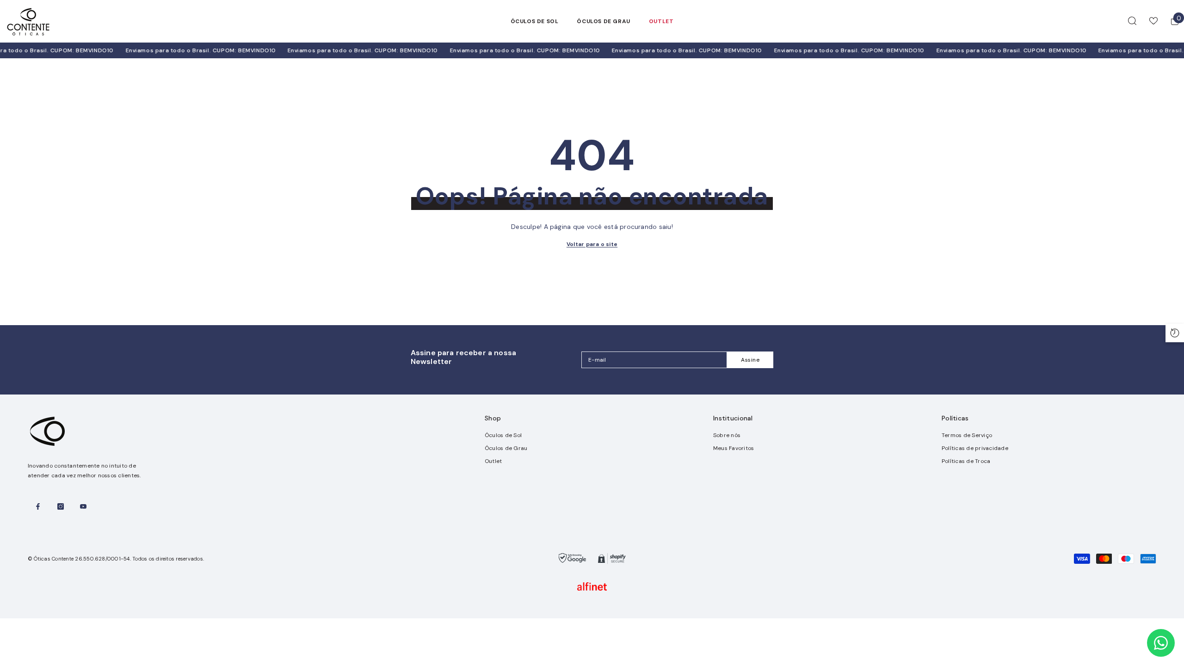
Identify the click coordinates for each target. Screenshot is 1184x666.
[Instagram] (60, 506)
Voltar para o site (592, 244)
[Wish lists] (1153, 21)
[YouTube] (83, 506)
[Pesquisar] (1132, 20)
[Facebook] (38, 506)
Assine (750, 360)
